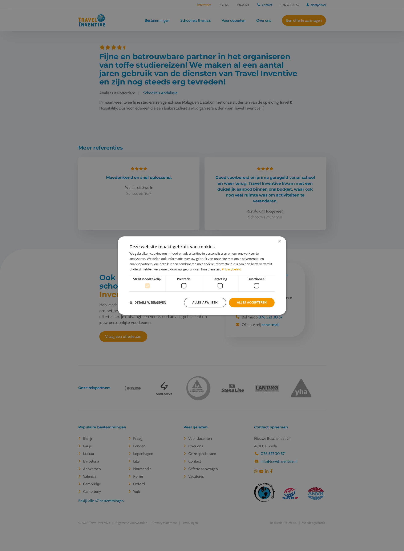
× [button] (279, 241)
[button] (147, 302)
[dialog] (202, 275)
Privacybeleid (231, 269)
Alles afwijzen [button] (205, 302)
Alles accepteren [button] (252, 302)
